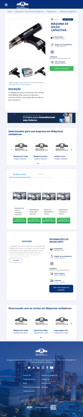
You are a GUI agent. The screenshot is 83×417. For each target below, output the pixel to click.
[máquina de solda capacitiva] (14, 72)
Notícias (45, 387)
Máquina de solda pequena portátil (19, 211)
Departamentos (29, 379)
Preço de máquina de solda (48, 212)
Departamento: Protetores (41, 333)
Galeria (41, 174)
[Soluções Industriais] (21, 4)
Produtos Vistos (19, 174)
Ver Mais (62, 282)
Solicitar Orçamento (61, 68)
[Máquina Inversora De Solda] (41, 146)
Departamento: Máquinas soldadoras (21, 333)
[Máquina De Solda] (21, 146)
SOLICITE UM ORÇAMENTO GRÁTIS (20, 220)
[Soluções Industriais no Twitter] (29, 367)
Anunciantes (46, 383)
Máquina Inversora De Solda (45, 156)
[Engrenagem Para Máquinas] (61, 320)
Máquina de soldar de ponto (63, 212)
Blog (25, 383)
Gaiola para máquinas (43, 330)
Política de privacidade (31, 387)
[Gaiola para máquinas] (41, 320)
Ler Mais (16, 260)
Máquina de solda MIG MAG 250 (34, 212)
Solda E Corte (59, 156)
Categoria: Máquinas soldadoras (21, 159)
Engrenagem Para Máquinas (65, 330)
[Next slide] (71, 149)
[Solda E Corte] (61, 146)
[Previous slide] (11, 149)
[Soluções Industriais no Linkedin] (38, 367)
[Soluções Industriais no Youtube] (51, 367)
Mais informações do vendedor (61, 288)
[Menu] (6, 4)
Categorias (46, 379)
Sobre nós (27, 375)
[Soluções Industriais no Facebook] (47, 367)
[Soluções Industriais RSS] (34, 368)
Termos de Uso (29, 391)
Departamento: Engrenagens (62, 333)
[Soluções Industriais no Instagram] (43, 367)
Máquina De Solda (20, 156)
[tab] (37, 163)
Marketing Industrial (49, 375)
